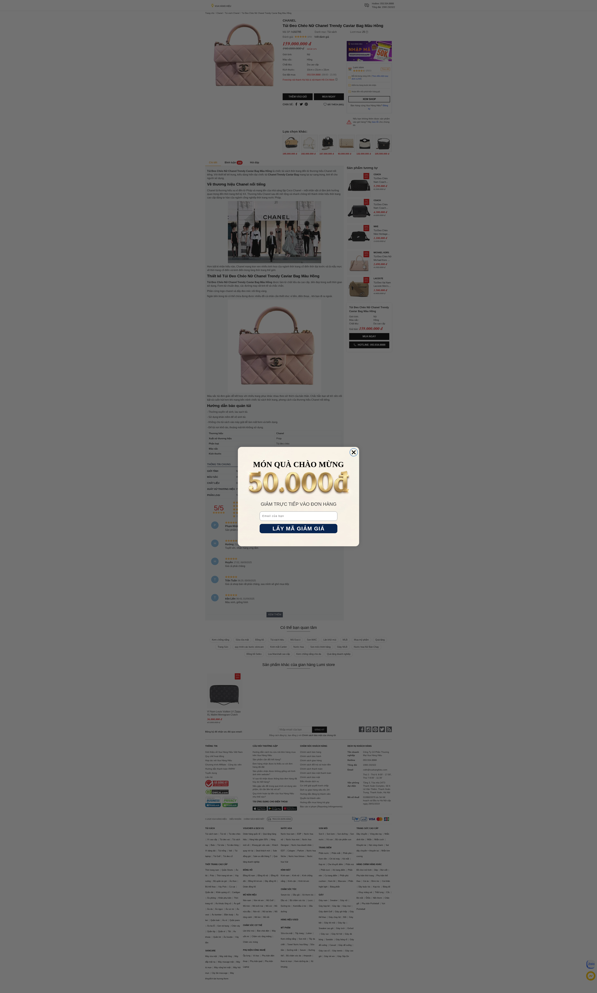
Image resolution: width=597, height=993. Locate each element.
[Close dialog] (354, 452)
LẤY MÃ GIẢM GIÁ (299, 528)
